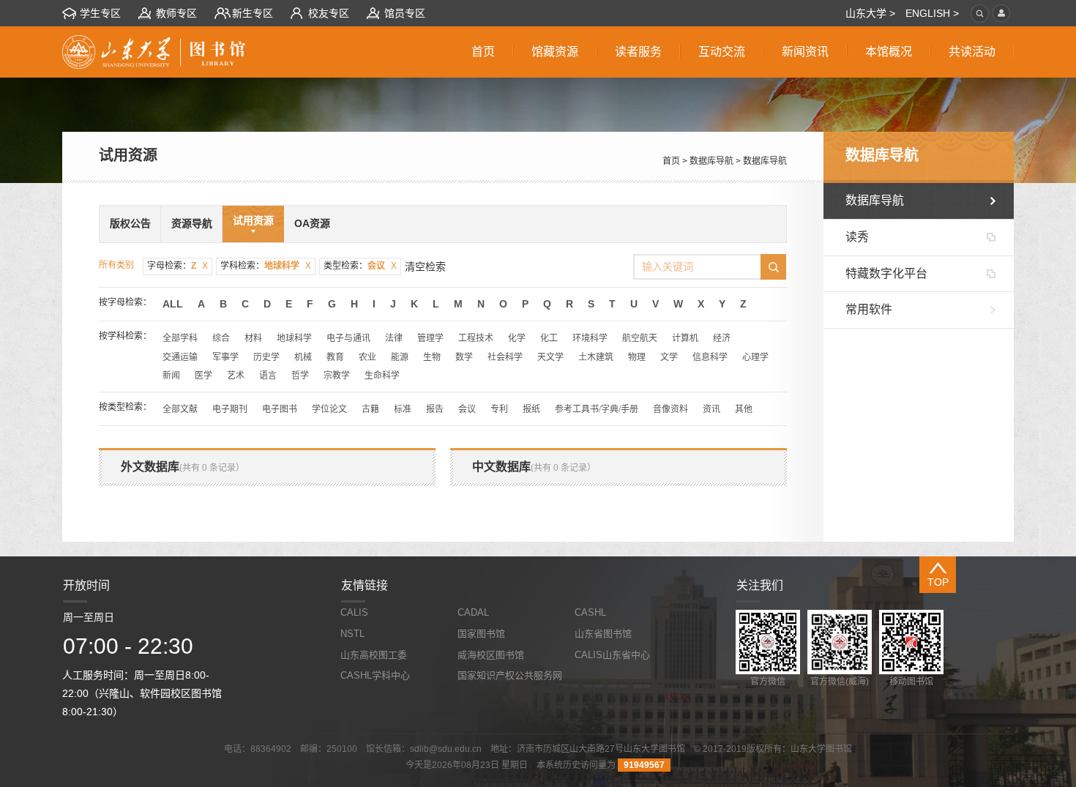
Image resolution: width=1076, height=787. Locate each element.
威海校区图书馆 (490, 654)
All (172, 304)
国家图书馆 (481, 633)
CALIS (354, 612)
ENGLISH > (932, 13)
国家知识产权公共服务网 (509, 675)
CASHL (590, 612)
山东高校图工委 (373, 654)
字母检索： (177, 266)
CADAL (473, 612)
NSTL (352, 633)
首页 (671, 161)
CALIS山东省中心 (612, 654)
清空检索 (425, 266)
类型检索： (360, 266)
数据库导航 (711, 161)
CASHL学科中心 (375, 675)
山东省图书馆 (603, 633)
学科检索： (265, 266)
